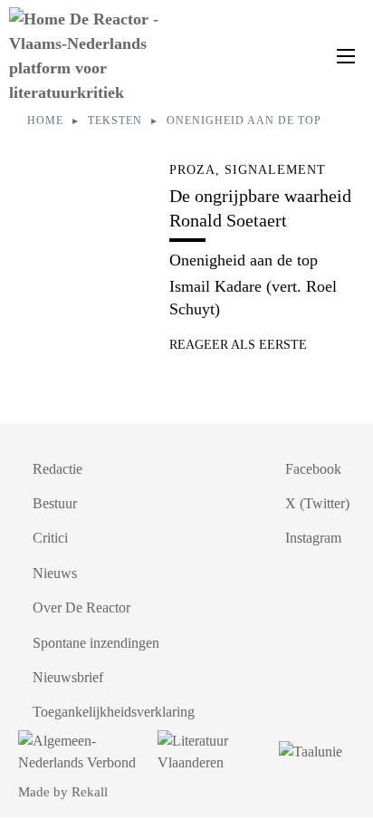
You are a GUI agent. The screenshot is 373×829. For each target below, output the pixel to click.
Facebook (313, 469)
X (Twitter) (317, 503)
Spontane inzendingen (96, 643)
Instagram (313, 537)
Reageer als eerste (238, 345)
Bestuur (55, 503)
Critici (50, 537)
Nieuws (55, 573)
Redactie (57, 469)
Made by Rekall (63, 792)
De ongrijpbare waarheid (260, 196)
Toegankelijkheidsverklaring (114, 711)
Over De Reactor (81, 607)
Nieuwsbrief (68, 677)
